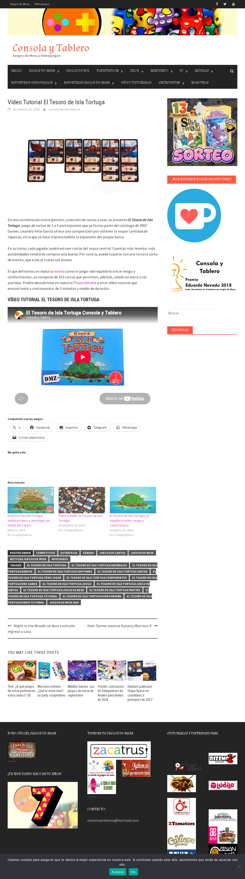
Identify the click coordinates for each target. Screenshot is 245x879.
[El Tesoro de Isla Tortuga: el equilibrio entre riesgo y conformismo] (133, 500)
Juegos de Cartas (112, 553)
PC (182, 70)
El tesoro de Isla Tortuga (46, 565)
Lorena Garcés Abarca (64, 109)
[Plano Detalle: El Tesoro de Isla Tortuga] (82, 500)
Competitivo (45, 553)
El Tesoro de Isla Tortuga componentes (97, 577)
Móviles (202, 70)
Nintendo (159, 70)
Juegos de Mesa (19, 4)
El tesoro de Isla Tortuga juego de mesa (53, 590)
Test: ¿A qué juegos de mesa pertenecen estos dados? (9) (21, 691)
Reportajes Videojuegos (32, 82)
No (133, 872)
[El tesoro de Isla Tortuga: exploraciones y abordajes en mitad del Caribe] (31, 500)
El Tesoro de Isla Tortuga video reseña (92, 596)
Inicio (16, 70)
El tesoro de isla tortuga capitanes (65, 571)
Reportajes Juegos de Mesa (87, 82)
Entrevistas (169, 82)
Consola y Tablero (50, 48)
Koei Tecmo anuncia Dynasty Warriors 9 (119, 625)
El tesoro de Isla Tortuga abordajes (99, 565)
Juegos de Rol (77, 70)
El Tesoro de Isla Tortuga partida (114, 590)
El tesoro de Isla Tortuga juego (67, 584)
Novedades (60, 559)
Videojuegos (42, 4)
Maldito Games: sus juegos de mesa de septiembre (81, 691)
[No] (239, 866)
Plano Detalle (84, 282)
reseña (59, 271)
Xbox (134, 70)
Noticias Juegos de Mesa (28, 559)
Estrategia (69, 553)
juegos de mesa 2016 (64, 602)
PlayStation (108, 70)
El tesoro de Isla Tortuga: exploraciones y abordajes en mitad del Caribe (29, 520)
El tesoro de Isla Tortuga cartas (122, 571)
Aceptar (118, 872)
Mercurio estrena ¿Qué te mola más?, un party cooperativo (52, 691)
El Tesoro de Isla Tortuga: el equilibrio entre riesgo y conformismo (129, 520)
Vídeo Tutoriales (136, 82)
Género (88, 553)
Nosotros (200, 82)
